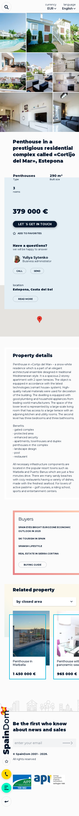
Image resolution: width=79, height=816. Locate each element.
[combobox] (44, 601)
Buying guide (32, 564)
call (19, 271)
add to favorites (30, 233)
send (37, 271)
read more (25, 299)
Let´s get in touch (35, 224)
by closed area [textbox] (29, 602)
